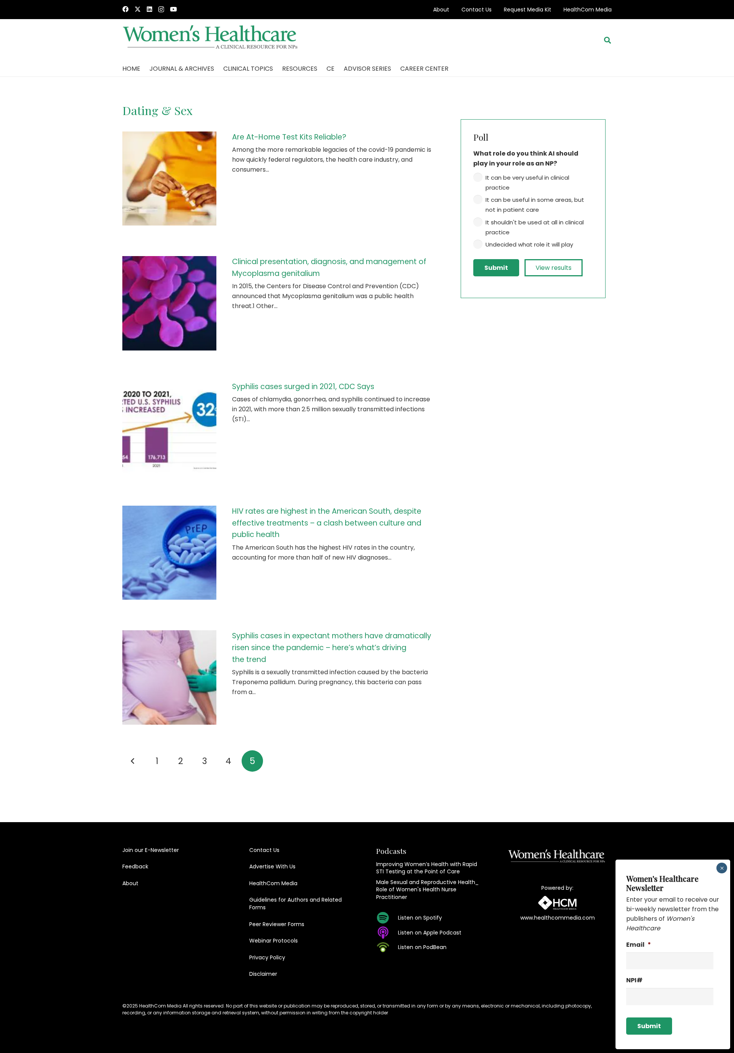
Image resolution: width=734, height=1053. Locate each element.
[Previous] (133, 761)
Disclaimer (263, 974)
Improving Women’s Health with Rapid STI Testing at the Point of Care (426, 868)
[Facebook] (125, 9)
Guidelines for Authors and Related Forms (295, 903)
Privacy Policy (267, 957)
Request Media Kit (527, 9)
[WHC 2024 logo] (210, 40)
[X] (138, 9)
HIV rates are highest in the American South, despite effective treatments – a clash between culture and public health (326, 523)
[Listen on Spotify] (387, 918)
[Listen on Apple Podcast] (387, 932)
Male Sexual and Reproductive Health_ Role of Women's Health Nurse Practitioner (427, 889)
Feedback (135, 866)
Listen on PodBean (422, 947)
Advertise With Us (272, 866)
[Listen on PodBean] (387, 947)
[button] (607, 40)
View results (554, 267)
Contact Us (476, 9)
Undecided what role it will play (529, 244)
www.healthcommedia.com (557, 918)
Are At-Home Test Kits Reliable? (289, 137)
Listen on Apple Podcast (429, 932)
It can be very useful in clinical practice (527, 182)
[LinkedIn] (149, 9)
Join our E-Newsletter (150, 850)
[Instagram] (161, 9)
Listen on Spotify (420, 918)
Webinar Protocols (273, 940)
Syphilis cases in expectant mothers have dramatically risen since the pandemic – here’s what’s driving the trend (331, 647)
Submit (496, 267)
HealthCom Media (587, 9)
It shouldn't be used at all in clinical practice (535, 227)
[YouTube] (173, 9)
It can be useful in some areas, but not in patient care (535, 205)
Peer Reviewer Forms (276, 924)
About (441, 9)
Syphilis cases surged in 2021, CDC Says (303, 386)
